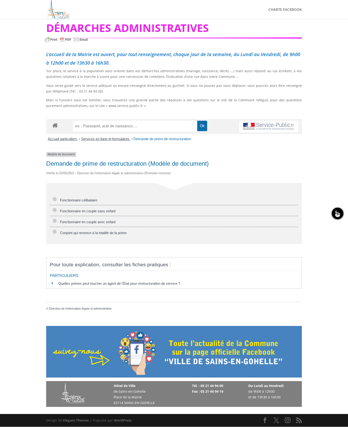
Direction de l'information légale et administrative (80, 308)
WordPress (123, 420)
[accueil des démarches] (55, 125)
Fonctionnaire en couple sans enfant (87, 211)
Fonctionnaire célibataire (77, 200)
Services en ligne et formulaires (105, 139)
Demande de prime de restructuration (162, 139)
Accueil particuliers (63, 139)
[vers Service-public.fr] (268, 126)
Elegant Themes (76, 420)
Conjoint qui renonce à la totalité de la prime (92, 233)
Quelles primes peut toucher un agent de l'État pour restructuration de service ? (119, 283)
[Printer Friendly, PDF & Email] (66, 42)
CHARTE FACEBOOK (285, 10)
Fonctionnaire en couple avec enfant (87, 222)
